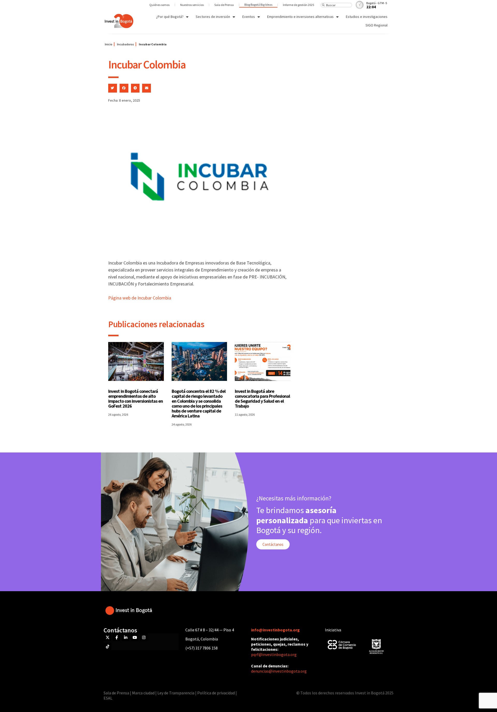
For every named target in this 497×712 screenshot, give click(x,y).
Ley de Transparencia (176, 692)
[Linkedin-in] (125, 637)
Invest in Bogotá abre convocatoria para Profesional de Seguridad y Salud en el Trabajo (262, 398)
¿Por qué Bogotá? (170, 16)
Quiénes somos (159, 5)
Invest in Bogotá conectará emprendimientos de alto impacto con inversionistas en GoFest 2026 (135, 398)
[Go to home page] (119, 21)
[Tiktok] (107, 646)
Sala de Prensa (224, 5)
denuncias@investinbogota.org (279, 671)
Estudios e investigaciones (367, 16)
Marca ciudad (143, 692)
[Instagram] (144, 637)
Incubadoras (125, 44)
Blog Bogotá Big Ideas (258, 4)
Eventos (248, 16)
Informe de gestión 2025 (298, 5)
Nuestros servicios (192, 5)
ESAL (108, 698)
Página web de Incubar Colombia (139, 298)
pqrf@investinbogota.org (274, 654)
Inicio (108, 44)
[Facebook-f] (116, 637)
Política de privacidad (216, 692)
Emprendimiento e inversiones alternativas (300, 16)
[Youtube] (134, 637)
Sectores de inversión (213, 16)
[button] (112, 88)
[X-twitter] (107, 637)
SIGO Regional (377, 25)
